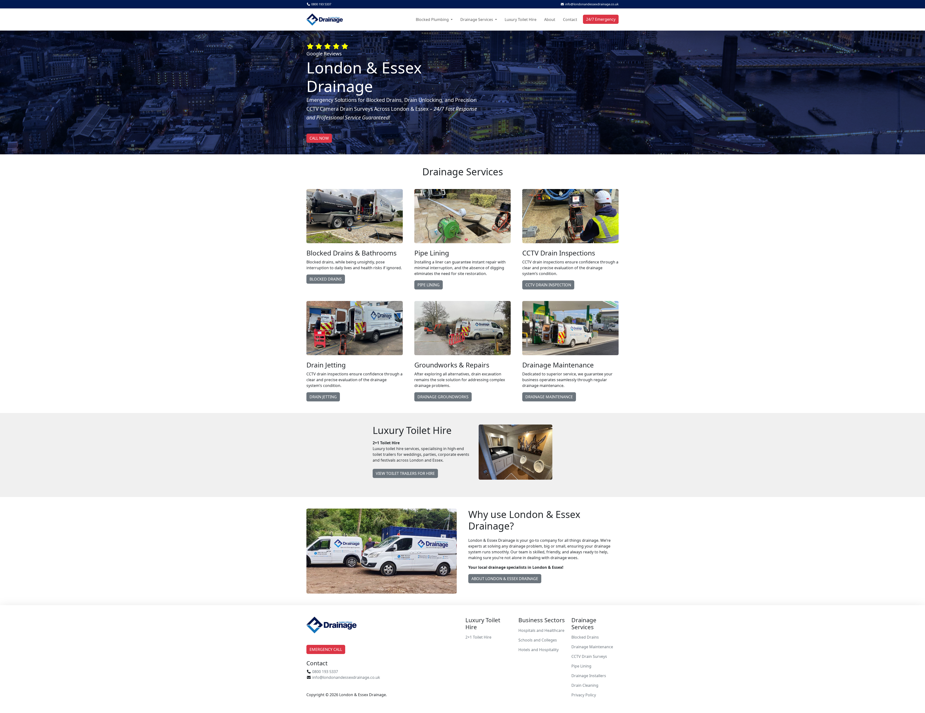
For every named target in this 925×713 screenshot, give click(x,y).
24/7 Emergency (600, 19)
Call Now (319, 138)
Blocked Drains (326, 279)
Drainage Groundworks (443, 396)
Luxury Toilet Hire (520, 19)
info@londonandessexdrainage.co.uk (592, 4)
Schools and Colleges (537, 640)
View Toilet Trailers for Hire (405, 473)
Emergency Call (326, 649)
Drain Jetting (323, 396)
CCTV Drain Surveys (589, 656)
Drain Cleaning (584, 685)
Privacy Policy (583, 695)
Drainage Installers (588, 675)
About (549, 19)
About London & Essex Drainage (504, 578)
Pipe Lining (428, 285)
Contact (570, 19)
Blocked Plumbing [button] (433, 19)
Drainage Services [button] (477, 19)
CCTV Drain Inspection (548, 285)
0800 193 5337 (321, 4)
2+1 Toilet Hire (478, 637)
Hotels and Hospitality (538, 649)
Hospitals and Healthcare (541, 630)
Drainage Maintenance (549, 396)
